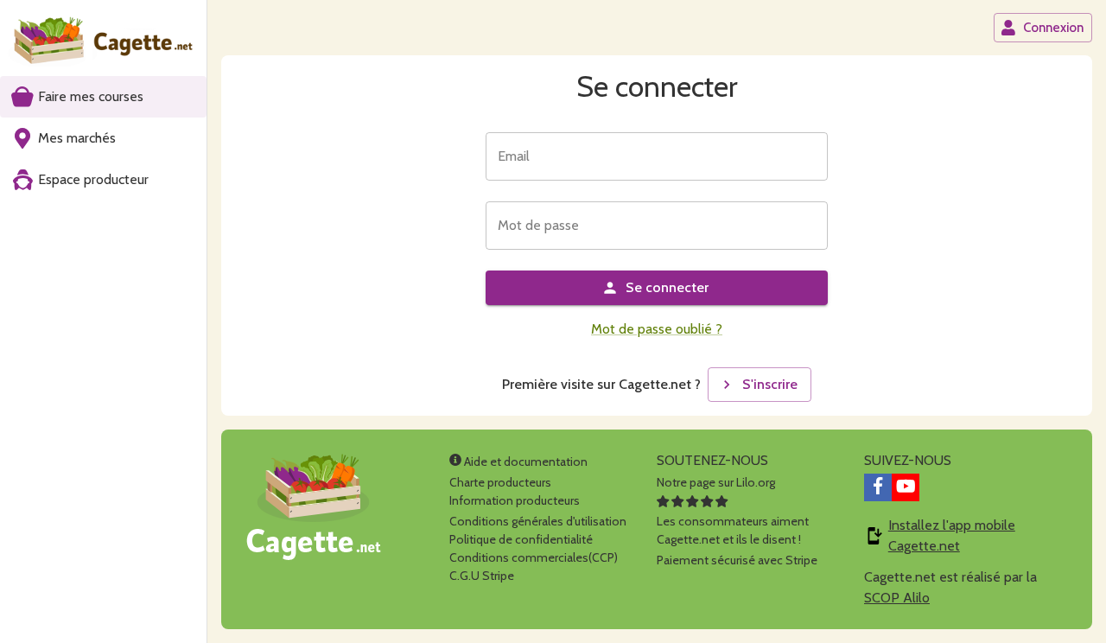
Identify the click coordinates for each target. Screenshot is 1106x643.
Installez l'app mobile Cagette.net (951, 535)
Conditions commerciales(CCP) (533, 557)
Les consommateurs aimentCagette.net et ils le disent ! (733, 530)
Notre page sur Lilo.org (716, 482)
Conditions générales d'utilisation (537, 521)
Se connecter (667, 287)
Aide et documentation (524, 461)
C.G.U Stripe (481, 575)
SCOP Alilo (897, 597)
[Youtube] (905, 487)
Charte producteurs (500, 482)
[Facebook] (878, 487)
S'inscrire (770, 384)
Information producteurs (514, 500)
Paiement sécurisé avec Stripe (737, 560)
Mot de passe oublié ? (656, 329)
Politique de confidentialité (521, 539)
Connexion (1053, 27)
